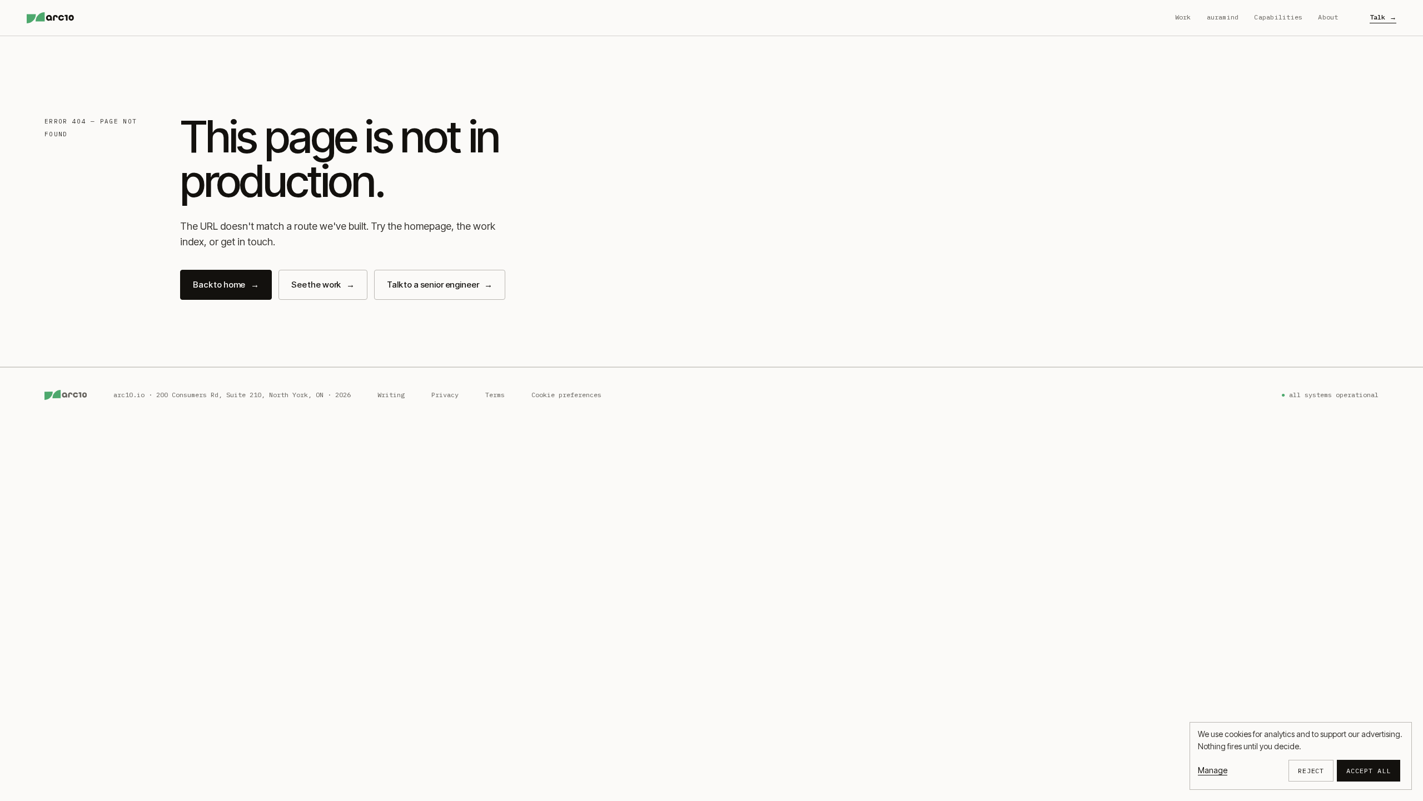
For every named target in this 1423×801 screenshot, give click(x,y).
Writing (391, 394)
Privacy (445, 394)
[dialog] (1301, 756)
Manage (1212, 770)
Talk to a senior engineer (439, 284)
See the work (323, 284)
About (1328, 17)
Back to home (226, 284)
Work (1183, 17)
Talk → (1383, 17)
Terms (495, 394)
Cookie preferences (566, 394)
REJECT (1311, 771)
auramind (1223, 17)
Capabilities (1278, 17)
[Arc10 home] (50, 17)
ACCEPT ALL (1368, 771)
